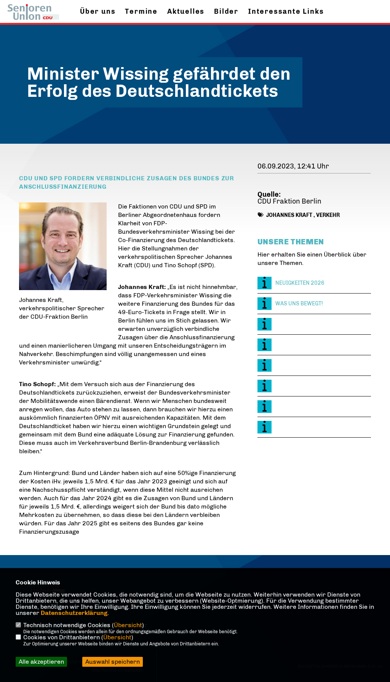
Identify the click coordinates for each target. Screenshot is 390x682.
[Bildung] (314, 324)
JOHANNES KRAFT (289, 215)
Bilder (226, 11)
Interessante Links (286, 11)
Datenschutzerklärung (74, 612)
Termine (141, 11)
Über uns (97, 11)
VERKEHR (328, 215)
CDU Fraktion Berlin (289, 201)
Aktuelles (186, 11)
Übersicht (128, 625)
